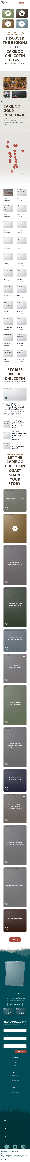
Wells (5, 359)
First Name (6, 1035)
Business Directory (15, 1063)
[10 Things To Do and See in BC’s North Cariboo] (15, 780)
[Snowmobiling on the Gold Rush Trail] (15, 887)
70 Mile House (21, 215)
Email (4, 1027)
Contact (15, 1090)
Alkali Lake (6, 231)
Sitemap (15, 1095)
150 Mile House (7, 215)
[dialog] (15, 1155)
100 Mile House (7, 199)
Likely (18, 295)
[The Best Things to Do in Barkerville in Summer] (15, 668)
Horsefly (19, 279)
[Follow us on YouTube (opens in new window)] (15, 1146)
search (26, 3)
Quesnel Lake (7, 343)
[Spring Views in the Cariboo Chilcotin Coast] (15, 705)
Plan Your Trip (15, 1078)
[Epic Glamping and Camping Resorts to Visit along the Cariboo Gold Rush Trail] (15, 607)
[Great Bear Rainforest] (8, 13)
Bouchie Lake (7, 247)
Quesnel (19, 327)
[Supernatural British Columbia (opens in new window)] (15, 1138)
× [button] (28, 1150)
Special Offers (15, 1080)
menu (28, 3)
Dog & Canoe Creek (20, 263)
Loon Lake (20, 311)
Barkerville (20, 231)
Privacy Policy (15, 1092)
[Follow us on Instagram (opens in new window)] (23, 1146)
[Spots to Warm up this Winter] (15, 920)
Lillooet (5, 311)
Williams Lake (20, 359)
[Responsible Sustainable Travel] (15, 1122)
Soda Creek (20, 343)
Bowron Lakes (21, 247)
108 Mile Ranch (21, 199)
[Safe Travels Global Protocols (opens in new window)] (15, 1130)
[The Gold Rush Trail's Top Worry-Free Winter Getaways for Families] (15, 845)
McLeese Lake (7, 327)
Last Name (6, 1043)
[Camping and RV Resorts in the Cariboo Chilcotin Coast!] (15, 640)
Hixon (5, 279)
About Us (15, 1065)
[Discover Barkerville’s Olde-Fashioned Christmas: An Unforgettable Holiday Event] (15, 808)
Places (15, 1060)
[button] (21, 3)
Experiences (15, 1075)
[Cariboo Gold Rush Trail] (8, 23)
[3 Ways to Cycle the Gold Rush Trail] (15, 500)
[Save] (24, 491)
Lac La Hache (7, 295)
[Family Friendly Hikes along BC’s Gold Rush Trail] (15, 565)
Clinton (5, 263)
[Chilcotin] (22, 13)
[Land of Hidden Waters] (22, 23)
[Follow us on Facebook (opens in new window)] (6, 1146)
